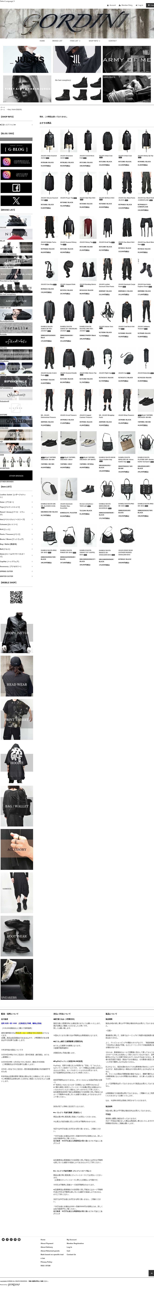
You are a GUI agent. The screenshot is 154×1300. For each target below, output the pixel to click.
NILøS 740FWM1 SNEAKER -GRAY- (67, 458)
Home (43, 1240)
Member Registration (75, 1243)
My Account (72, 1240)
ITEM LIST (74, 41)
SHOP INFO (93, 41)
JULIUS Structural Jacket (66, 157)
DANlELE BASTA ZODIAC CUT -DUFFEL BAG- (87, 553)
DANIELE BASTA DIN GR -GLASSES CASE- (48, 505)
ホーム (3, 107)
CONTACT (113, 41)
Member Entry (127, 5)
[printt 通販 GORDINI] (17, 719)
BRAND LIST (57, 41)
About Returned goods (50, 1251)
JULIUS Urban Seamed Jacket (49, 157)
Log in (140, 5)
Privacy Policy (46, 1262)
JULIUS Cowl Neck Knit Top (126, 328)
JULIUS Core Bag (47, 284)
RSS (42, 1266)
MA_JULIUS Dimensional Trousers (48, 416)
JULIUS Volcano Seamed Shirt (49, 199)
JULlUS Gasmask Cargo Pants (126, 285)
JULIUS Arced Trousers (68, 415)
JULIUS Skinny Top (86, 242)
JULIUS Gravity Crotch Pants (49, 374)
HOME (42, 41)
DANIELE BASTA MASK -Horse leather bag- (107, 458)
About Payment (47, 1243)
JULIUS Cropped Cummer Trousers (86, 416)
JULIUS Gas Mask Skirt (126, 242)
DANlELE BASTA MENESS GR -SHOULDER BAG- (105, 553)
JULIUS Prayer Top (66, 198)
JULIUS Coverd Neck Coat (87, 157)
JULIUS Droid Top (105, 242)
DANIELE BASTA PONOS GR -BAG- (66, 551)
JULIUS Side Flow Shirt (87, 198)
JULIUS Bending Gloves (88, 284)
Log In (69, 1247)
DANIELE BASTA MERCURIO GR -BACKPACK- (105, 506)
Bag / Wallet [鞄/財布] (15, 109)
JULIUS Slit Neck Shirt (106, 198)
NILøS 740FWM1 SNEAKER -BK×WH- (48, 458)
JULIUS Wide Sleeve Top (88, 373)
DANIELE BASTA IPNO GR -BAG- (126, 505)
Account (113, 5)
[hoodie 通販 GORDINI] (17, 763)
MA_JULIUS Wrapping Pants (106, 416)
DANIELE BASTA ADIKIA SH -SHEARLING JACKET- (68, 329)
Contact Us (71, 1254)
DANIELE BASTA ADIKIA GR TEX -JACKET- (47, 329)
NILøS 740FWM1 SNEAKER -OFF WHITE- (88, 458)
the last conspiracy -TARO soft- (87, 505)
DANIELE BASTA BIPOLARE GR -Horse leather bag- (125, 460)
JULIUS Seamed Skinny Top (68, 243)
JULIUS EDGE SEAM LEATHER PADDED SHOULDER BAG (125, 553)
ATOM (47, 1266)
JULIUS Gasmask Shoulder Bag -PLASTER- (66, 506)
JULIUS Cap (122, 373)
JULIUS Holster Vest (106, 326)
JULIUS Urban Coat (105, 156)
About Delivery (47, 1247)
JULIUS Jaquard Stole (67, 284)
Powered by (3, 1284)
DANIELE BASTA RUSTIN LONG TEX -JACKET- (86, 329)
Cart (68, 1251)
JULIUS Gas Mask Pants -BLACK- (126, 199)
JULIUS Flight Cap (105, 373)
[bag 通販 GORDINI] (17, 806)
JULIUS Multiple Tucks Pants (48, 243)
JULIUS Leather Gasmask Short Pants (106, 285)
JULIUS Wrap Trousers (126, 415)
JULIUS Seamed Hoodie (68, 373)
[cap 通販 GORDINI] (17, 676)
